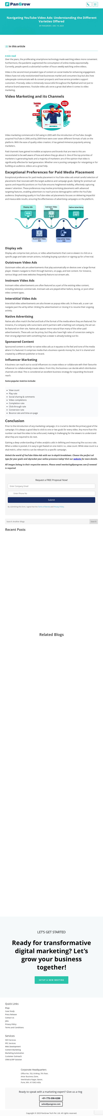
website (77, 459)
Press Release (11, 1014)
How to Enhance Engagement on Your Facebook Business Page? (41, 794)
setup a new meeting (51, 980)
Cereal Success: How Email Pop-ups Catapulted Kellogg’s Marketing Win (45, 583)
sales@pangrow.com (51, 1104)
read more (12, 723)
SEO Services (10, 1040)
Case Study (9, 1011)
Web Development (13, 1046)
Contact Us (9, 1017)
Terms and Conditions (14, 1027)
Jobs (7, 1021)
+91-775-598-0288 (51, 1098)
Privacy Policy (59, 507)
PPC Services (10, 1043)
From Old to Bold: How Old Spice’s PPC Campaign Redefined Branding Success (49, 606)
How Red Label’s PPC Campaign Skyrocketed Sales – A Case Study (42, 538)
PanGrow (46, 26)
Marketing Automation (14, 1053)
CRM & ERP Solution (13, 1059)
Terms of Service (44, 507)
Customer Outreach (13, 1056)
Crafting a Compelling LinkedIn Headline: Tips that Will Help (39, 882)
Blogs (7, 1008)
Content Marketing (13, 1050)
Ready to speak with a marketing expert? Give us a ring (50, 1091)
